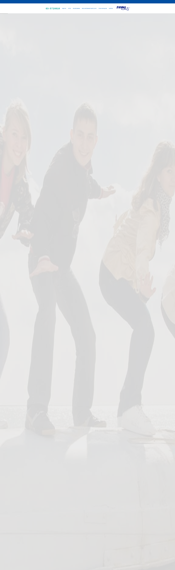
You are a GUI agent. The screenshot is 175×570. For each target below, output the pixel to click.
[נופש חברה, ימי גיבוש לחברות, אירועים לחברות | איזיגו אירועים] (123, 8)
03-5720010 (53, 8)
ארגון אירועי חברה (103, 8)
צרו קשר (64, 8)
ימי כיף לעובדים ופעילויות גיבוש (89, 8)
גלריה (69, 8)
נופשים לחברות (76, 8)
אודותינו (111, 8)
